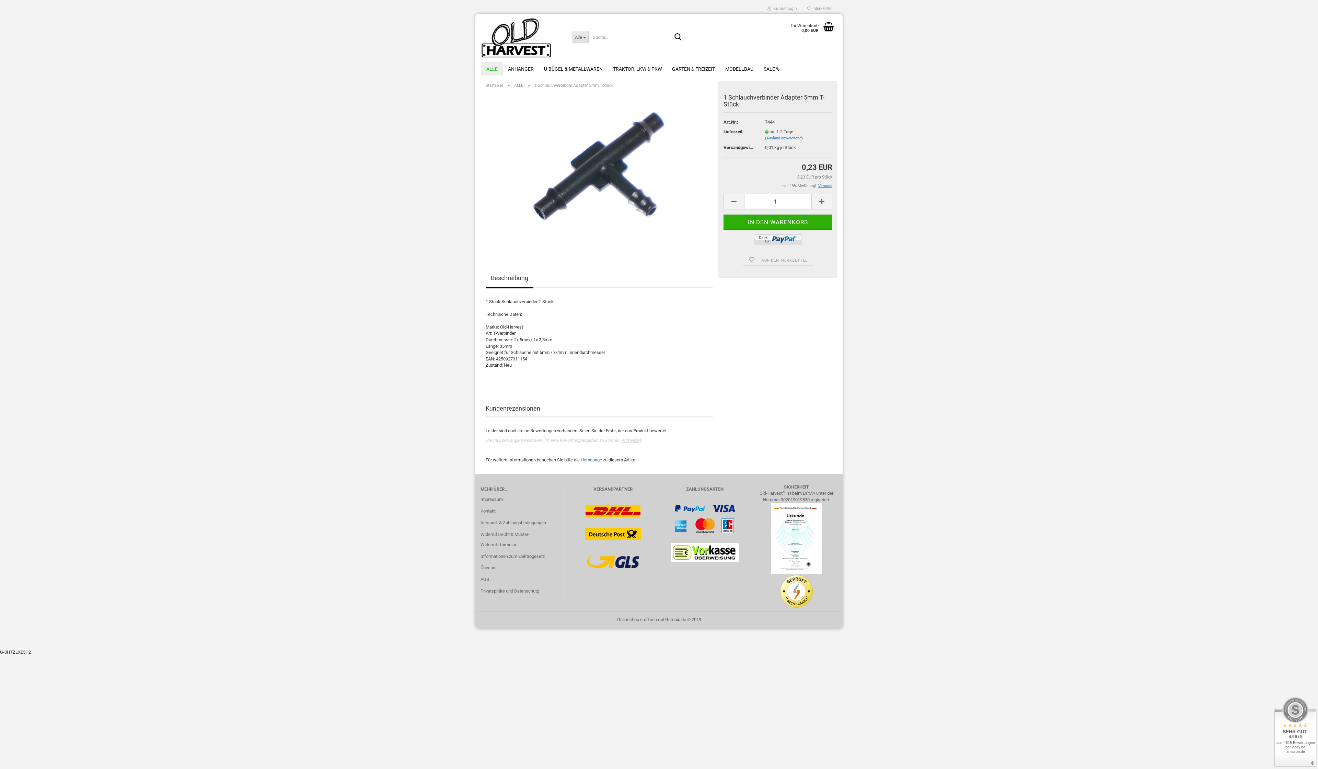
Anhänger (521, 69)
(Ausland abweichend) (784, 138)
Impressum (492, 499)
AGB (485, 579)
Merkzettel (821, 8)
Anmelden (631, 440)
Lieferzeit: (734, 131)
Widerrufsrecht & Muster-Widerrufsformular (505, 539)
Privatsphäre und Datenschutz (510, 591)
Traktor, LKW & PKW (637, 69)
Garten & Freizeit (693, 69)
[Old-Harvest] (521, 38)
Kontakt (488, 511)
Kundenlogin (784, 8)
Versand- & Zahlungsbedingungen (513, 522)
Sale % (771, 69)
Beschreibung (509, 278)
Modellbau (739, 69)
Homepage (591, 459)
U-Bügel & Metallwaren (573, 69)
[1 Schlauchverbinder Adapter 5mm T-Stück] (599, 170)
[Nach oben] (1299, 758)
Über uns (489, 567)
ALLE (492, 69)
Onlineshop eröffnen (637, 619)
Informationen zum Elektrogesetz (513, 556)
